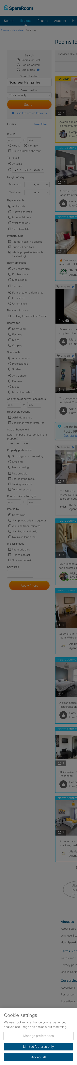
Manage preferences (38, 1036)
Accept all (38, 1057)
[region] (38, 1036)
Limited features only (38, 1046)
